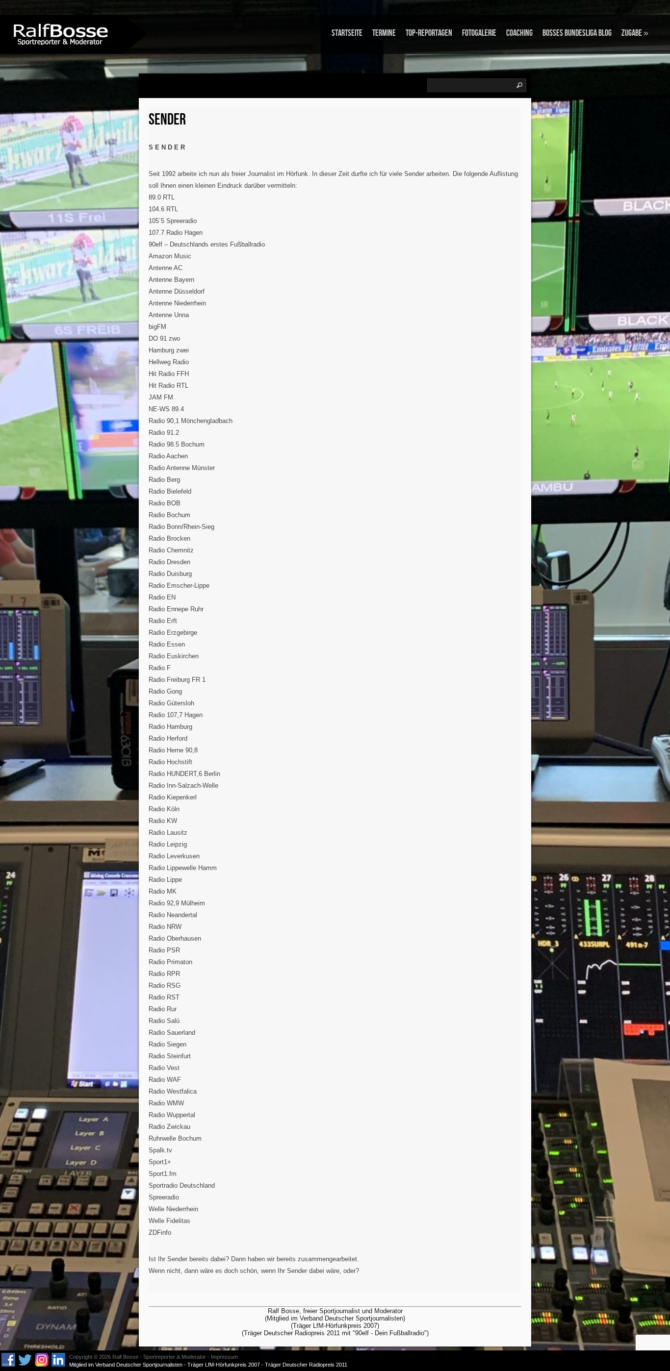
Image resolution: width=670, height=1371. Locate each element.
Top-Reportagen (429, 33)
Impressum (224, 1357)
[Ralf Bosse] (61, 33)
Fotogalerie (479, 33)
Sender (167, 119)
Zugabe (634, 33)
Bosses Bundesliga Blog (577, 33)
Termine (384, 33)
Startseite (347, 33)
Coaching (519, 33)
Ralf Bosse (125, 1357)
